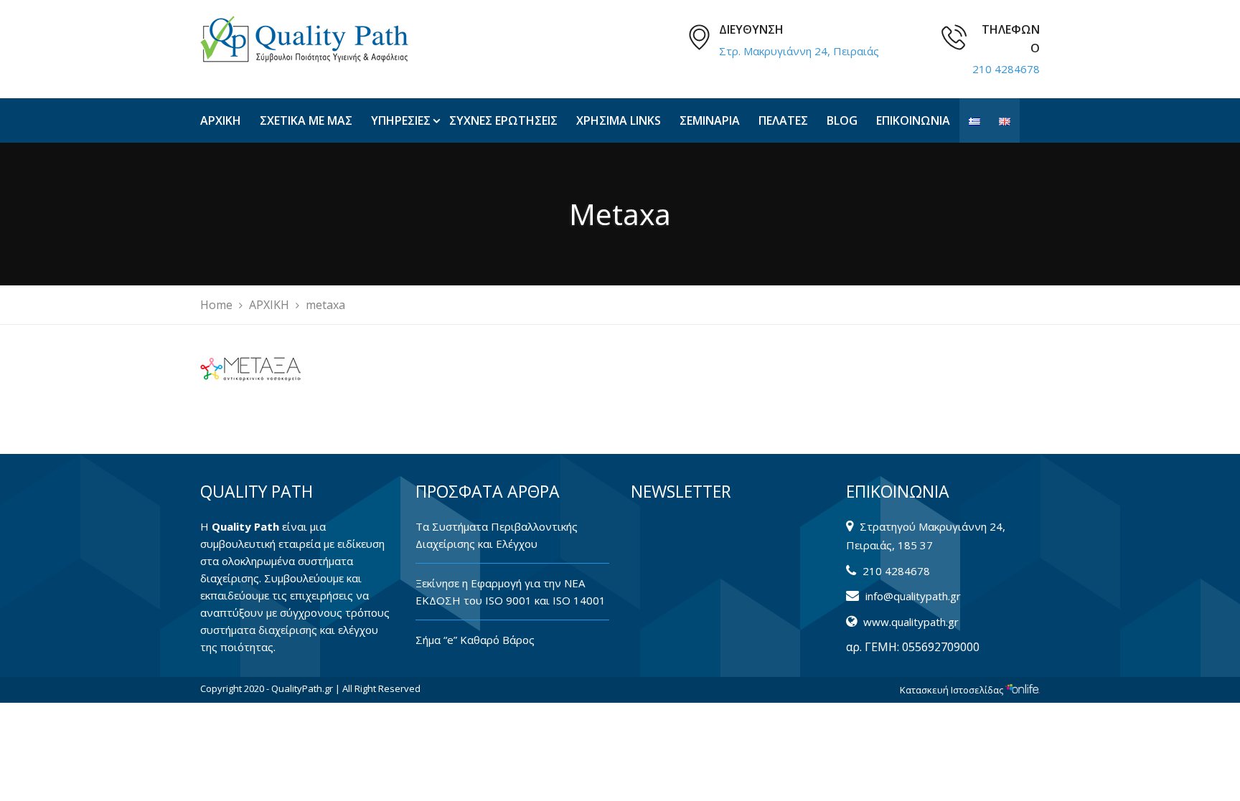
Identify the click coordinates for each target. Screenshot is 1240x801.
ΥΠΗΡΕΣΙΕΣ (401, 120)
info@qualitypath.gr (913, 596)
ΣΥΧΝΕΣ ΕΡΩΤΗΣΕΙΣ (503, 120)
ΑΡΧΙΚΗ (220, 120)
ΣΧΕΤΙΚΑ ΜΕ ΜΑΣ (306, 120)
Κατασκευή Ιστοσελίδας (952, 689)
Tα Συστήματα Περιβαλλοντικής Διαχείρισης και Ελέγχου (496, 535)
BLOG (842, 120)
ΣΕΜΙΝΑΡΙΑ (710, 120)
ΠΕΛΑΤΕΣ (783, 120)
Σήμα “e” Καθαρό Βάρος (475, 639)
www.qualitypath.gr (911, 622)
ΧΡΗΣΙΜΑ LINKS (618, 120)
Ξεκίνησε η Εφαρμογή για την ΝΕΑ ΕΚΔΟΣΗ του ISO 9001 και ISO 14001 (510, 591)
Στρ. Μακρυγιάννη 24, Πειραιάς (799, 51)
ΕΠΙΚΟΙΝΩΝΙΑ (913, 120)
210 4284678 (1006, 69)
